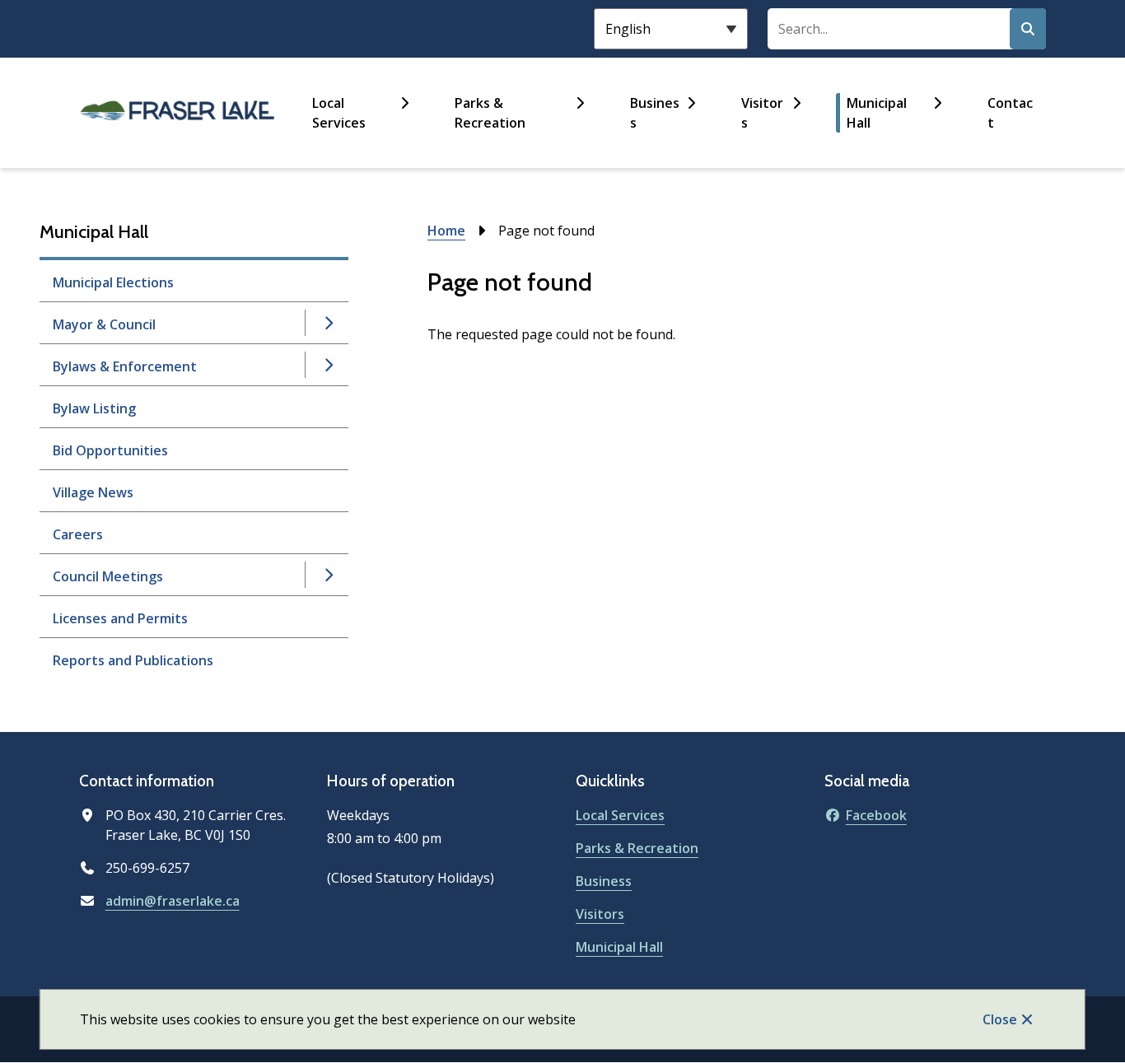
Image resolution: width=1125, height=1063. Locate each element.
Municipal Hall (877, 113)
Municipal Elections (113, 282)
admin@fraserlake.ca (172, 901)
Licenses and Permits (120, 618)
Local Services (339, 113)
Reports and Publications (133, 660)
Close (1000, 1019)
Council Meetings (108, 576)
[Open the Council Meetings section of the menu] (327, 574)
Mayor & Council (104, 324)
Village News (93, 492)
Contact (1010, 113)
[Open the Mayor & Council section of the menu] (327, 322)
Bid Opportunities (110, 450)
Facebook (876, 815)
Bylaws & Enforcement (125, 366)
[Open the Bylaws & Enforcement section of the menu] (327, 364)
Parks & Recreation (490, 113)
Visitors (762, 113)
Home (446, 230)
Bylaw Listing (94, 408)
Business (654, 113)
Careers (78, 534)
